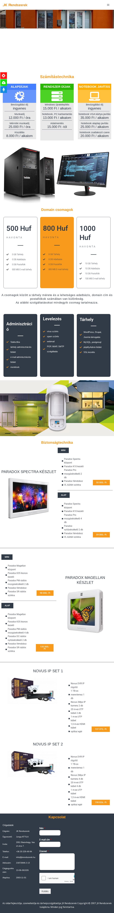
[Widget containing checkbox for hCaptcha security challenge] (57, 878)
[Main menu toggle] (108, 5)
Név (42, 828)
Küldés (45, 891)
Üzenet (44, 851)
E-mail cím (45, 839)
